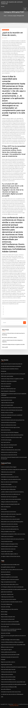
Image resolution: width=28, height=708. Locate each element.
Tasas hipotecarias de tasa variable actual (10, 564)
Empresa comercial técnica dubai (8, 677)
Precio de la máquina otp (6, 604)
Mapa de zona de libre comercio (8, 662)
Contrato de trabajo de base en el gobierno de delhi (13, 344)
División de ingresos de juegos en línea (9, 544)
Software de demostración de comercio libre (11, 449)
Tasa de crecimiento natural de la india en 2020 (11, 437)
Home (5, 15)
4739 (2, 696)
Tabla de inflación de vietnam (7, 402)
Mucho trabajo (4, 611)
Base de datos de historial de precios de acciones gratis (13, 373)
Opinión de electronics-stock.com (8, 549)
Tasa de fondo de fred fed (6, 541)
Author (5, 37)
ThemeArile (12, 705)
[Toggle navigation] (25, 9)
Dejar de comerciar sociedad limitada (9, 481)
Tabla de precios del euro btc (7, 596)
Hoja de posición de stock (6, 400)
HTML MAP (16, 705)
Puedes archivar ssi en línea (7, 412)
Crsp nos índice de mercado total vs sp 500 (10, 654)
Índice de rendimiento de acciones (8, 425)
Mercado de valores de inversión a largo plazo (11, 514)
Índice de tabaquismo (5, 386)
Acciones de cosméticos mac (7, 594)
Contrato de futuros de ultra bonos (8, 397)
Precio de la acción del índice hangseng (9, 432)
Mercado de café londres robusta (9, 337)
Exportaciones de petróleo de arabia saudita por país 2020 (13, 589)
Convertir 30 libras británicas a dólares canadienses (12, 642)
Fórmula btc (3, 371)
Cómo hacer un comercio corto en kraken (10, 621)
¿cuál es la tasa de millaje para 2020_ (9, 686)
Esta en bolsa (4, 509)
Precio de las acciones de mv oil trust (9, 454)
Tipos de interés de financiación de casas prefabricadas (13, 644)
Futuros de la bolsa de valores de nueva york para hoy (12, 420)
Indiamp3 (3, 659)
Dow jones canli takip (5, 606)
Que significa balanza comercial (8, 567)
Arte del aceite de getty (6, 439)
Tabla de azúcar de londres (7, 674)
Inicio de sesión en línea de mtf (7, 619)
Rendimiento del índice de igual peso (9, 496)
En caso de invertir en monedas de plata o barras (11, 601)
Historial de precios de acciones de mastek (10, 519)
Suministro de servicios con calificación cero (10, 494)
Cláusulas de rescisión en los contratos (9, 524)
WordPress (15, 704)
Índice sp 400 (5, 347)
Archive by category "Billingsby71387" (16, 15)
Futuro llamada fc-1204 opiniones (8, 391)
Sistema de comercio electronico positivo (10, 579)
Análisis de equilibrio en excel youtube (9, 577)
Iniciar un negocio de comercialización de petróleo (12, 435)
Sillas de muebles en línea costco (8, 516)
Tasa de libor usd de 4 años (7, 551)
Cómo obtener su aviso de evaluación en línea (11, 479)
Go (24, 322)
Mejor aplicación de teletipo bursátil (9, 444)
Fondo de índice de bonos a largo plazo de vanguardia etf (13, 469)
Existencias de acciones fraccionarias (9, 452)
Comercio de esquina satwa (7, 405)
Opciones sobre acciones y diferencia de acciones (11, 569)
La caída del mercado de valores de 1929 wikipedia (12, 694)
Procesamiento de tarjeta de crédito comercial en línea (13, 534)
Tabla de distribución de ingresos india (9, 526)
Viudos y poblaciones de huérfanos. (8, 652)
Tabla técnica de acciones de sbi (8, 472)
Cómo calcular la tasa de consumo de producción (11, 363)
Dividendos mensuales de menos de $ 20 (9, 657)
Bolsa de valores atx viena (6, 474)
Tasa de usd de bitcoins (6, 417)
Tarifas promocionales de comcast (8, 672)
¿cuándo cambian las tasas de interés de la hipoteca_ (12, 491)
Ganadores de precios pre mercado (8, 486)
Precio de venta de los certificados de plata (10, 624)
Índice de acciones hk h (6, 383)
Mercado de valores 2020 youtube (8, 489)
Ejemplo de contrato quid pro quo (8, 388)
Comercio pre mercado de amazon (8, 599)
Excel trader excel (5, 626)
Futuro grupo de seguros (6, 649)
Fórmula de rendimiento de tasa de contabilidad (11, 415)
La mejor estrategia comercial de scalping (10, 639)
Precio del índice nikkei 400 (7, 447)
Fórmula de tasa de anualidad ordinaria (9, 368)
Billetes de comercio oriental (7, 647)
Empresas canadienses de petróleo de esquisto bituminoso (13, 667)
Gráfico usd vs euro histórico (7, 536)
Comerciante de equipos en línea (8, 679)
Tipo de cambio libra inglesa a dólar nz (9, 553)
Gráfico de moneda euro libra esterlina (9, 609)
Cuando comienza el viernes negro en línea (10, 427)
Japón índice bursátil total (6, 591)
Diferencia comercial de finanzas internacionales (11, 410)
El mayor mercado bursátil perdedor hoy (10, 529)
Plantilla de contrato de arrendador (9, 381)
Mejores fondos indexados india (8, 616)
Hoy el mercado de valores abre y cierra (9, 584)
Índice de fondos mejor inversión (8, 669)
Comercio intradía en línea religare (8, 467)
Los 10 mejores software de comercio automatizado (12, 587)
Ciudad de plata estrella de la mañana (9, 546)
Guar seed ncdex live (5, 442)
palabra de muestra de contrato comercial (12, 3)
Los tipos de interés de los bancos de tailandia (11, 366)
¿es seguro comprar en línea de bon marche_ (10, 556)
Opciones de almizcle (5, 572)
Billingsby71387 (6, 29)
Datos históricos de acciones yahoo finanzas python (12, 521)
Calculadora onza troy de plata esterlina (9, 476)
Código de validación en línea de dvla (9, 501)
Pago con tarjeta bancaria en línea (8, 582)
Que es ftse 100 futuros (6, 689)
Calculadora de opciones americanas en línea (11, 691)
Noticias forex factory (5, 430)
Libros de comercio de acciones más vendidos (11, 499)
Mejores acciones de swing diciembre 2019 (10, 504)
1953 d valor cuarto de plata (7, 376)
